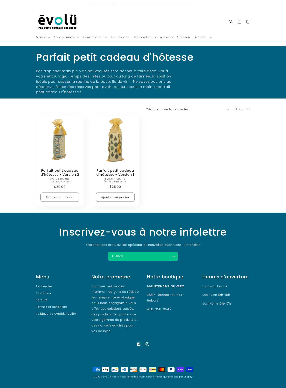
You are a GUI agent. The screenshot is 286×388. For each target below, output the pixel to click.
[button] (43, 37)
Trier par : (153, 109)
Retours (41, 300)
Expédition (43, 293)
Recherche (44, 286)
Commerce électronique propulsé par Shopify (166, 376)
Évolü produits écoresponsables (121, 376)
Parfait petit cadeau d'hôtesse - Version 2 (59, 173)
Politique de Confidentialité (56, 314)
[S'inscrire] (173, 256)
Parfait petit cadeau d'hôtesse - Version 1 (115, 173)
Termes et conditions (52, 307)
